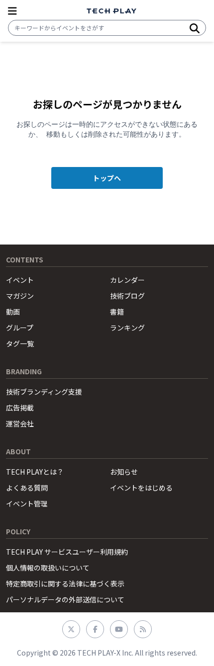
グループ (19, 328)
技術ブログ (127, 296)
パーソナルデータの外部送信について (65, 599)
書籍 (117, 312)
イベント (20, 280)
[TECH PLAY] (111, 11)
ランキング (127, 328)
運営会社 (20, 423)
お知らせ (124, 472)
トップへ (107, 178)
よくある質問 (27, 488)
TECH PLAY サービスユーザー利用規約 (67, 552)
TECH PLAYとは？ (35, 472)
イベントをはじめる (141, 488)
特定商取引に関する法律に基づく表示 (65, 583)
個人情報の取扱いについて (48, 568)
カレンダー (127, 280)
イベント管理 (27, 503)
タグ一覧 (20, 343)
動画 (13, 312)
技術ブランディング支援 (44, 392)
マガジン (20, 296)
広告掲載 (20, 408)
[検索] (195, 28)
